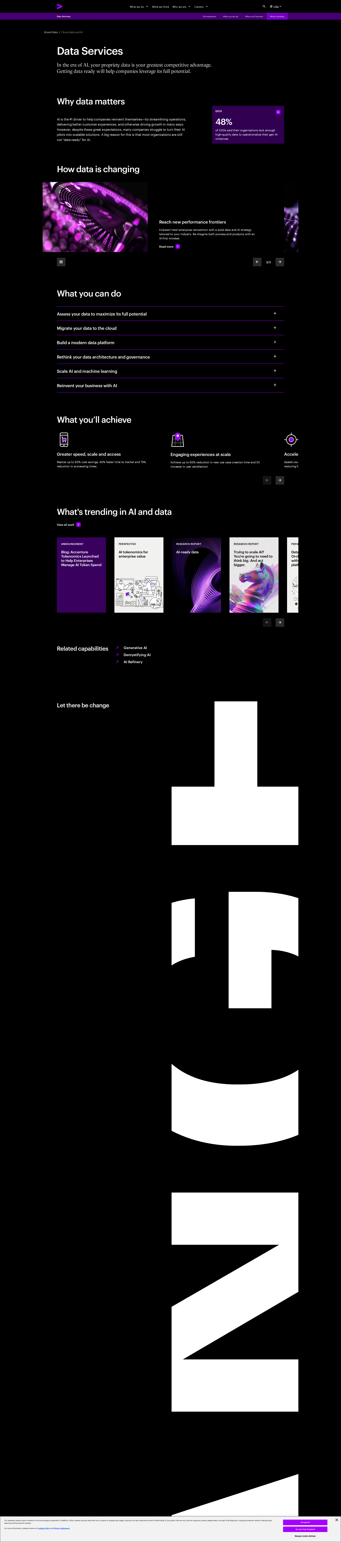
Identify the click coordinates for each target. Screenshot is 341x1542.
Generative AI (135, 647)
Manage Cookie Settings (305, 1536)
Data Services (63, 16)
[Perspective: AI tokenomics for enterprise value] (138, 575)
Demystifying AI (137, 654)
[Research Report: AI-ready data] (196, 575)
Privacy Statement (62, 1528)
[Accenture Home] (68, 6)
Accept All (305, 1522)
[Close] (337, 1520)
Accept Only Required (305, 1529)
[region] (170, 1529)
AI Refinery (133, 661)
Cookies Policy (43, 1528)
